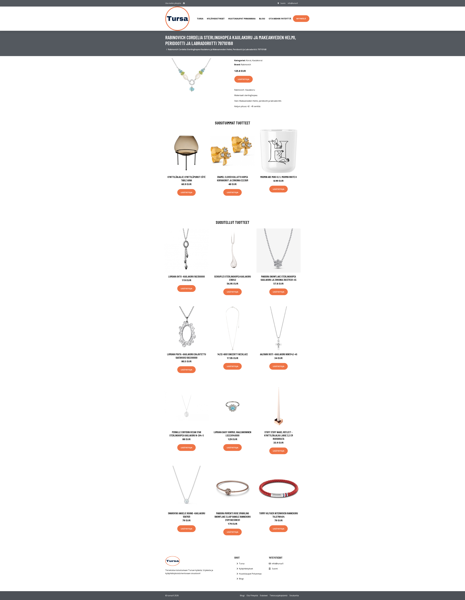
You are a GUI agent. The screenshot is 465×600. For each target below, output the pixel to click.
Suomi (282, 3)
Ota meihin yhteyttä (280, 18)
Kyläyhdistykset (216, 18)
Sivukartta (294, 595)
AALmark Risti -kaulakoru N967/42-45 (278, 354)
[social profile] (184, 3)
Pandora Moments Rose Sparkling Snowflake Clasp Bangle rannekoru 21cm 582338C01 (232, 516)
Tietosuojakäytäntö (278, 595)
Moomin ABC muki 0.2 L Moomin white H (278, 176)
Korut (248, 60)
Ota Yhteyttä (252, 595)
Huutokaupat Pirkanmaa (242, 18)
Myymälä (301, 18)
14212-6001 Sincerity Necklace (232, 354)
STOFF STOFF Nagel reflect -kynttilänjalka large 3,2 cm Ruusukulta (278, 435)
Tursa (200, 18)
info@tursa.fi (293, 3)
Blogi (262, 18)
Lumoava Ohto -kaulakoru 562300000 (186, 276)
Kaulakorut (257, 60)
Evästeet (264, 595)
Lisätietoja (243, 79)
